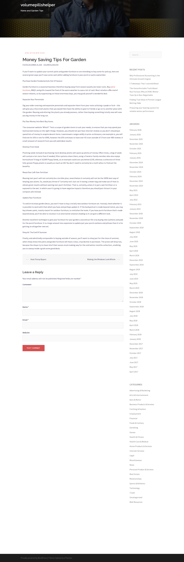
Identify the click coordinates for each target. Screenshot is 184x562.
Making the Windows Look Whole (101, 259)
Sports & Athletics (137, 483)
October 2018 (135, 302)
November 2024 (136, 167)
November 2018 (136, 297)
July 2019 (133, 274)
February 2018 (135, 334)
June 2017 (134, 362)
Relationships (136, 478)
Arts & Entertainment (139, 395)
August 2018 (135, 311)
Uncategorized (35, 53)
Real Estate (135, 474)
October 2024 (135, 172)
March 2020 (134, 255)
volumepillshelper (38, 5)
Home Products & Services (141, 446)
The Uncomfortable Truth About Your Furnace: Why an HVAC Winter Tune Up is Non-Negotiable (144, 91)
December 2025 (136, 139)
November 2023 (136, 185)
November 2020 (136, 218)
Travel (132, 492)
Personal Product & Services (141, 469)
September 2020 (137, 227)
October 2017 (135, 353)
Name (26, 307)
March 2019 (134, 288)
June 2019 (134, 278)
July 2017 (133, 357)
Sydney (58, 558)
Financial (133, 418)
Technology (135, 488)
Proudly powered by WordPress (34, 558)
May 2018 (133, 320)
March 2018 (134, 330)
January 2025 (135, 158)
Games (132, 432)
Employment (135, 413)
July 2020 (133, 237)
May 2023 (133, 190)
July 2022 (133, 199)
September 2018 (137, 306)
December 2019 (136, 260)
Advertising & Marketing (140, 390)
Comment (27, 284)
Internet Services (137, 451)
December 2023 (136, 181)
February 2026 (135, 130)
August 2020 (135, 232)
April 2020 (134, 251)
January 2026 (135, 134)
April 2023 (134, 195)
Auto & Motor (135, 399)
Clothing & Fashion (138, 409)
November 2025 (136, 144)
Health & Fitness (137, 437)
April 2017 (134, 371)
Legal (132, 455)
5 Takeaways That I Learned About (144, 83)
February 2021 (135, 204)
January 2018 (135, 339)
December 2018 (136, 292)
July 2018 (133, 316)
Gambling (134, 427)
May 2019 (133, 283)
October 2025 (135, 148)
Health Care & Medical (139, 441)
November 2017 (136, 348)
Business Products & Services (142, 404)
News (132, 465)
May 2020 (133, 246)
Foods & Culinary (137, 423)
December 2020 (136, 213)
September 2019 (137, 264)
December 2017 (136, 344)
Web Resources (136, 502)
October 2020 (135, 223)
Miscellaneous (136, 460)
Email (26, 320)
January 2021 (135, 209)
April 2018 (134, 325)
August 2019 (135, 269)
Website (26, 332)
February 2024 (135, 176)
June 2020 (134, 241)
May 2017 (133, 367)
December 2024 (136, 162)
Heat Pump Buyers (38, 259)
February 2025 (135, 153)
